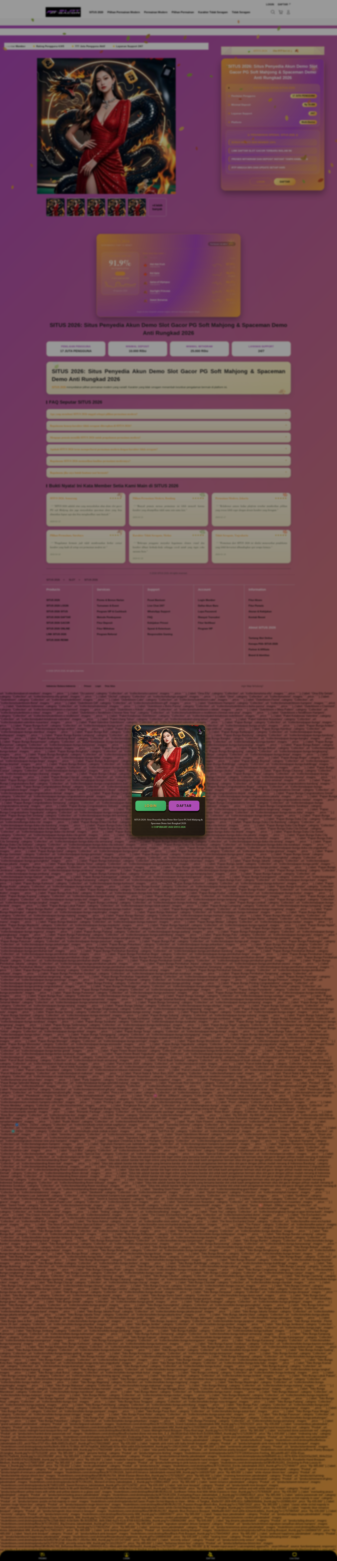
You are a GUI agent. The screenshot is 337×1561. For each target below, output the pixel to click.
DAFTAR (184, 805)
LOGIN (151, 805)
